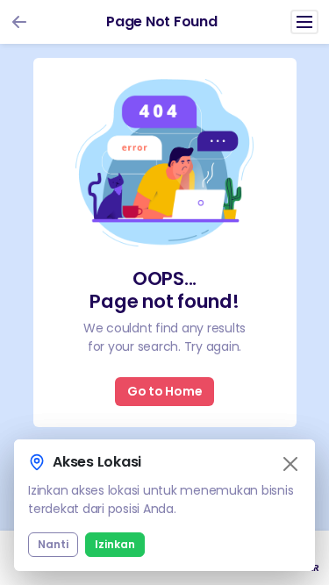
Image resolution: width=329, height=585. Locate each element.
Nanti (53, 544)
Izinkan (115, 544)
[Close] (290, 463)
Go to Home (165, 391)
